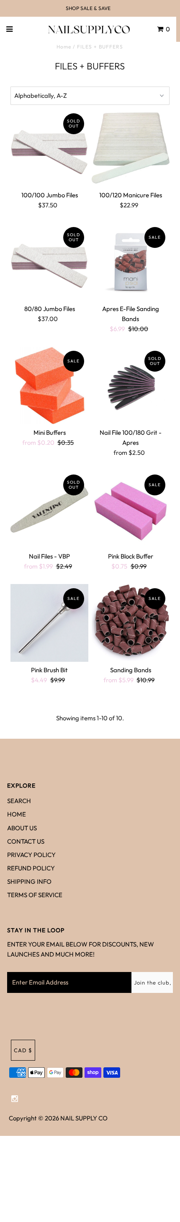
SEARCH (19, 801)
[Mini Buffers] (49, 385)
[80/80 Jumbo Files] (49, 262)
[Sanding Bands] (131, 622)
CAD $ (23, 1050)
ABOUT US (22, 828)
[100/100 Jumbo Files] (49, 148)
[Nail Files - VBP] (49, 509)
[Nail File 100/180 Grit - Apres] (131, 385)
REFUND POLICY (31, 868)
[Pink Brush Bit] (49, 623)
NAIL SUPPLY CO (84, 1118)
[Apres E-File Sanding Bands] (131, 262)
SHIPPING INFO (29, 881)
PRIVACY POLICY (31, 855)
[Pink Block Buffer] (131, 509)
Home (64, 46)
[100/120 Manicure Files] (131, 148)
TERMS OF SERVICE (34, 895)
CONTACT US (25, 841)
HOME (16, 814)
